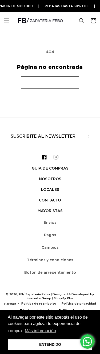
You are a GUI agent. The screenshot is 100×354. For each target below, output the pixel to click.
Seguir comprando (50, 82)
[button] (7, 21)
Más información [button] (40, 330)
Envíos (50, 222)
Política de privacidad (79, 303)
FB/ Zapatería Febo (34, 294)
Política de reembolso (38, 303)
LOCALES (50, 189)
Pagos (50, 235)
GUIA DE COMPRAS (50, 168)
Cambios (50, 247)
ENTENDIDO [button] (50, 344)
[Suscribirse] (87, 136)
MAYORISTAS (50, 211)
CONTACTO (50, 200)
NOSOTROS (50, 179)
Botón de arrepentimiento (50, 272)
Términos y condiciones (50, 260)
